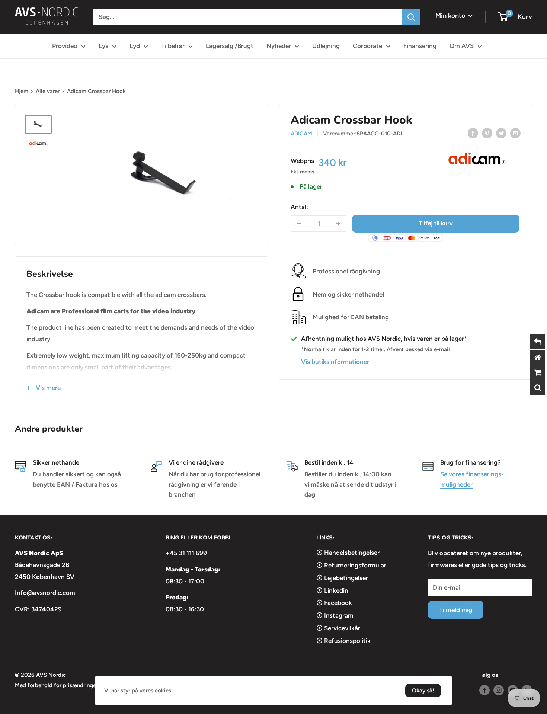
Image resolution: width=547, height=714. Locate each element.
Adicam (301, 133)
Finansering (419, 45)
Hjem (21, 91)
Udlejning (326, 45)
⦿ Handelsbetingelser (348, 552)
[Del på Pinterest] (487, 133)
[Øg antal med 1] (338, 223)
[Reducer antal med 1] (299, 223)
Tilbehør (173, 45)
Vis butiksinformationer (335, 361)
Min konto (451, 16)
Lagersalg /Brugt (229, 45)
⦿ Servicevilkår (338, 628)
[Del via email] (515, 133)
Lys (103, 45)
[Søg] (411, 17)
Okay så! (423, 690)
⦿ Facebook (334, 602)
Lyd (134, 45)
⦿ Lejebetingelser (342, 578)
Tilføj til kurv (436, 223)
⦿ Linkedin (332, 590)
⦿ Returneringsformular (351, 565)
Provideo (64, 45)
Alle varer (48, 91)
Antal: (299, 207)
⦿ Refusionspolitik (343, 640)
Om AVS (462, 45)
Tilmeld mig (455, 610)
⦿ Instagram (335, 615)
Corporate (367, 45)
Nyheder (278, 45)
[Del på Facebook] (473, 133)
